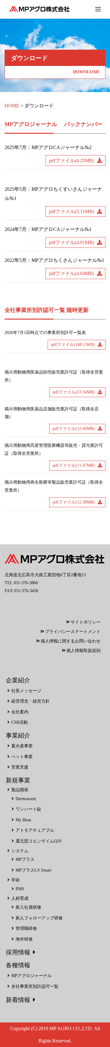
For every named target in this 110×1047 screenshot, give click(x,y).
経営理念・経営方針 (30, 701)
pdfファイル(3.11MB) (71, 211)
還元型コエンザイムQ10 (38, 841)
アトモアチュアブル (35, 830)
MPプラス (25, 859)
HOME (12, 105)
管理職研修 (26, 928)
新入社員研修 (28, 907)
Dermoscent (26, 798)
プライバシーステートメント (73, 631)
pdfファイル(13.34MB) (74, 392)
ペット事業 (22, 756)
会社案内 (19, 712)
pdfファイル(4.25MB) (71, 160)
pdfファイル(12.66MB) (74, 428)
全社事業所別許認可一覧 (34, 986)
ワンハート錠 (28, 809)
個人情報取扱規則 (83, 650)
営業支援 (19, 767)
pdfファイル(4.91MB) (71, 242)
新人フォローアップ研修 (39, 918)
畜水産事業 (22, 746)
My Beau (23, 820)
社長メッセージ (26, 690)
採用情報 (18, 952)
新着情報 (18, 999)
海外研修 (24, 939)
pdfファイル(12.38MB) (74, 502)
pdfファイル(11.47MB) (74, 465)
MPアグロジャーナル (31, 975)
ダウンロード (39, 105)
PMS (20, 889)
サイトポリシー (86, 622)
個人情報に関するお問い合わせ (71, 641)
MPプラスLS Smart (33, 870)
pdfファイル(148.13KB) (73, 344)
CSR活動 (19, 722)
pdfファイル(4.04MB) (71, 273)
